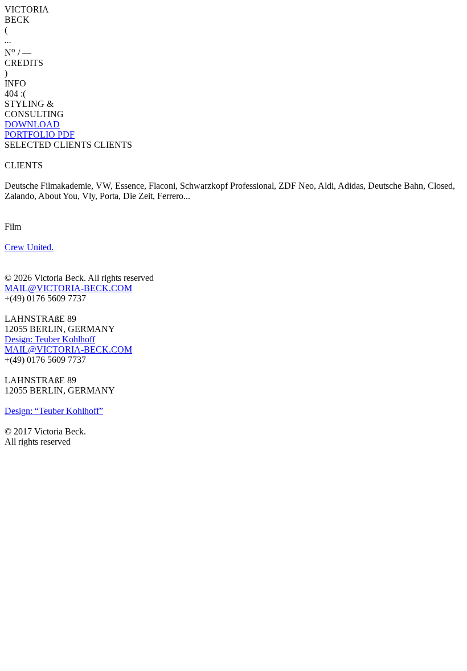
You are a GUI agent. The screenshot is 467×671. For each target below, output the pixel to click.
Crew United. (29, 247)
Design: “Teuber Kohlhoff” (54, 411)
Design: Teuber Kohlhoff (50, 339)
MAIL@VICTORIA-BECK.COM (68, 288)
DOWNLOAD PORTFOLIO (40, 129)
